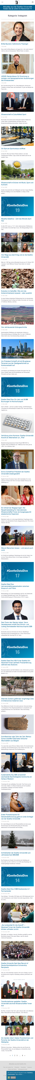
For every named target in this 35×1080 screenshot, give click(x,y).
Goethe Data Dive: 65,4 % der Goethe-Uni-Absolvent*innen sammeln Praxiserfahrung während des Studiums (16, 662)
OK (9, 1077)
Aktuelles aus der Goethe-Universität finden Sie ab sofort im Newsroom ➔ (17, 7)
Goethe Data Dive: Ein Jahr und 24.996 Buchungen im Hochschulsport (14, 400)
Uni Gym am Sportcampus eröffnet (13, 148)
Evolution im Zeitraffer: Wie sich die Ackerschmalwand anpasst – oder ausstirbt (16, 292)
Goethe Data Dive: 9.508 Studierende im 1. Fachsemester (15, 890)
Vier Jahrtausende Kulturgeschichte (14, 327)
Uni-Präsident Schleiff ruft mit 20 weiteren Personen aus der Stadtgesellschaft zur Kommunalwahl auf (16, 363)
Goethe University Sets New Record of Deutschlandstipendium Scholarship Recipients (14, 965)
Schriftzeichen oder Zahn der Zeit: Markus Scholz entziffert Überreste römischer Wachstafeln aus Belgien (16, 738)
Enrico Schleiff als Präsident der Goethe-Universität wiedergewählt (15, 473)
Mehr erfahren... (19, 1074)
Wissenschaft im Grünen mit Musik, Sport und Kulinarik (17, 183)
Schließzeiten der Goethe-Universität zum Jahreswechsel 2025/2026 (16, 854)
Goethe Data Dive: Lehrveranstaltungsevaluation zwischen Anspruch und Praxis (15, 586)
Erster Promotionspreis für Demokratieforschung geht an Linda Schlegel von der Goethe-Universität (17, 816)
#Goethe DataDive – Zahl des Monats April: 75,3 (16, 220)
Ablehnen (13, 1077)
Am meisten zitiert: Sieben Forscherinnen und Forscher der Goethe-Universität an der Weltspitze (17, 1040)
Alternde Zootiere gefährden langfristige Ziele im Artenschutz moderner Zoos (17, 700)
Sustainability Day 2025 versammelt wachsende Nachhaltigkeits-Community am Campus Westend (16, 777)
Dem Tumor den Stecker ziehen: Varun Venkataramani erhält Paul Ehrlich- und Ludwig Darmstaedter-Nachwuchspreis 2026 (16, 624)
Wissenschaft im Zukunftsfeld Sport (13, 114)
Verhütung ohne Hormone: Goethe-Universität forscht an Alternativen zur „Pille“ (17, 436)
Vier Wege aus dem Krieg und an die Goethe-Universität (17, 256)
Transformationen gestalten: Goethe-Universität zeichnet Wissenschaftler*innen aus (16, 1003)
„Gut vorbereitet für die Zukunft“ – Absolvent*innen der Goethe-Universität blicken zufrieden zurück (15, 927)
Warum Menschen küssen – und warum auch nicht (17, 549)
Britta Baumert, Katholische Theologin (14, 44)
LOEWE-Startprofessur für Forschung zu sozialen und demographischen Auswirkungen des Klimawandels (17, 78)
